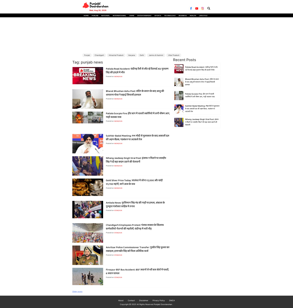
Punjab (95, 15)
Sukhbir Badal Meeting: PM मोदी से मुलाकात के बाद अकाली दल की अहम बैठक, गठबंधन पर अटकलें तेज (137, 138)
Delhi (142, 55)
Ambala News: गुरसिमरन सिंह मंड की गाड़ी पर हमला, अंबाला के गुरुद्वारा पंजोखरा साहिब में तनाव (135, 205)
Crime (131, 15)
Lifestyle (203, 15)
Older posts (77, 291)
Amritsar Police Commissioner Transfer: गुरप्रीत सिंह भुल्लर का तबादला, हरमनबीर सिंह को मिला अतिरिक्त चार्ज (137, 249)
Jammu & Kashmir (156, 55)
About (120, 300)
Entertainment (144, 15)
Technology (170, 15)
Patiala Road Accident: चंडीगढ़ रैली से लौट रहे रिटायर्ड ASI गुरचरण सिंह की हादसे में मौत (137, 71)
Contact (131, 300)
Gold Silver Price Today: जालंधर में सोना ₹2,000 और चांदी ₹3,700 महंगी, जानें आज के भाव (134, 182)
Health (193, 15)
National (105, 15)
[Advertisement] (146, 35)
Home (86, 15)
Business (183, 15)
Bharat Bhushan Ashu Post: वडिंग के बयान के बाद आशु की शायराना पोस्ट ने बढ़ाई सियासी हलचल (135, 93)
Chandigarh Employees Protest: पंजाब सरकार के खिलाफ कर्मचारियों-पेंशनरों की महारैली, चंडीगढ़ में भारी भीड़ (135, 227)
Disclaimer (143, 300)
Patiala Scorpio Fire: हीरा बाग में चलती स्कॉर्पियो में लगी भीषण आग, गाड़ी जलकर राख (138, 115)
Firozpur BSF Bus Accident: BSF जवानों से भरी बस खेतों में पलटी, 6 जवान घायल (137, 271)
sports (157, 15)
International (119, 15)
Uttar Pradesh (173, 55)
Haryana (131, 55)
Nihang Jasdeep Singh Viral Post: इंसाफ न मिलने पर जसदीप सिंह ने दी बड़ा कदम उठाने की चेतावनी (136, 160)
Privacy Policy (159, 300)
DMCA (172, 300)
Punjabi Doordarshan (163, 304)
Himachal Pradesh (116, 55)
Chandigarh (99, 55)
